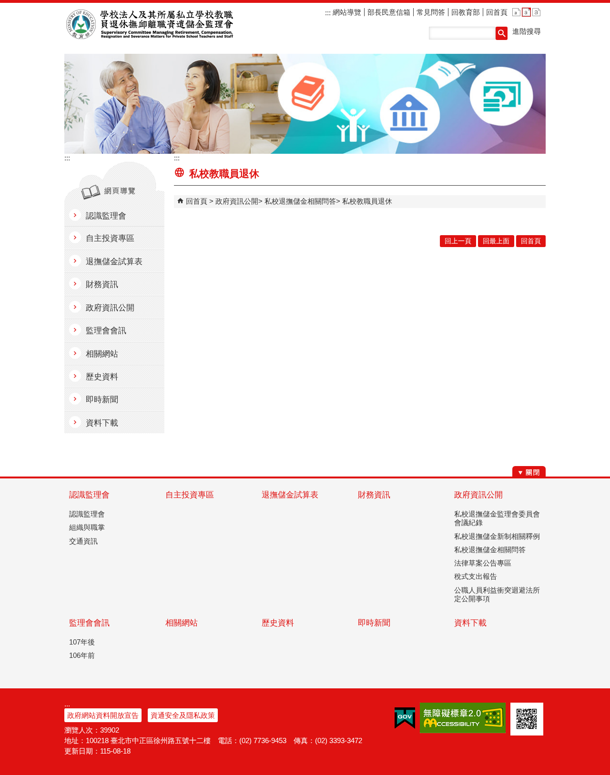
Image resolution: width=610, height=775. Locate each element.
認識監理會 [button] (106, 215)
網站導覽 (346, 12)
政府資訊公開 (236, 201)
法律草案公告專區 (482, 563)
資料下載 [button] (102, 422)
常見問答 (431, 12)
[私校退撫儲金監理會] (305, 104)
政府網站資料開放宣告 (103, 715)
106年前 (82, 655)
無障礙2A (463, 718)
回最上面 (496, 241)
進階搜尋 (526, 31)
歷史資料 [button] (102, 376)
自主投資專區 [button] (110, 238)
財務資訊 (374, 494)
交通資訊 (83, 541)
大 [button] (536, 12)
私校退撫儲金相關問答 (300, 201)
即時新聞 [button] (102, 399)
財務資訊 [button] (102, 284)
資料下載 (470, 622)
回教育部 (465, 12)
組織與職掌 (87, 527)
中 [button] (526, 12)
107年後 (82, 642)
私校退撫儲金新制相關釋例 (497, 536)
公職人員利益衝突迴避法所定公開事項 (497, 594)
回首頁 (497, 12)
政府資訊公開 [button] (110, 307)
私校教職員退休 (367, 201)
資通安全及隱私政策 (183, 715)
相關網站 (181, 622)
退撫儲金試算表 (290, 494)
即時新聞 (374, 622)
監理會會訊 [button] (106, 330)
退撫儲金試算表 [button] (114, 261)
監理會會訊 (89, 622)
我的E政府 (405, 718)
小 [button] (516, 12)
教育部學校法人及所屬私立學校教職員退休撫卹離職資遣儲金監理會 (151, 24)
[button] (502, 33)
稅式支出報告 (475, 576)
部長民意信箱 (388, 12)
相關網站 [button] (102, 353)
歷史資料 (278, 622)
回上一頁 (458, 241)
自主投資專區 (189, 494)
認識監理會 (89, 494)
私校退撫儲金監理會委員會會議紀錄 (497, 518)
